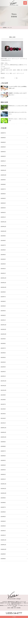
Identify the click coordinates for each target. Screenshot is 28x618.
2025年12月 (3, 165)
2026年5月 (3, 142)
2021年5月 (3, 413)
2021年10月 (3, 390)
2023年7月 (3, 296)
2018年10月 (3, 549)
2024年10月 (3, 231)
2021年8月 (3, 399)
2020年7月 (3, 451)
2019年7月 (3, 507)
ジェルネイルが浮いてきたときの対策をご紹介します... (17, 87)
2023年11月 (3, 282)
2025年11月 (3, 170)
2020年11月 (3, 432)
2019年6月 (3, 512)
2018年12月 (3, 540)
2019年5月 (3, 516)
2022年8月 (3, 343)
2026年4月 (3, 147)
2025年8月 (3, 184)
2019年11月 (3, 488)
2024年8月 (3, 240)
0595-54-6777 (14, 613)
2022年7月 (3, 348)
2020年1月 (3, 479)
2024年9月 (3, 235)
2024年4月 (3, 259)
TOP (1, 27)
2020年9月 (3, 441)
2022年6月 (3, 352)
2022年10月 (3, 334)
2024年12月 (3, 221)
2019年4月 (3, 521)
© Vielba (14, 616)
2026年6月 (3, 137)
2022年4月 (3, 362)
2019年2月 (3, 530)
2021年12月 (3, 380)
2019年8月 (3, 502)
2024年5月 (3, 254)
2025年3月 (3, 207)
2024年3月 (3, 263)
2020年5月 (3, 460)
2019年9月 (3, 497)
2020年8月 (3, 446)
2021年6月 (3, 409)
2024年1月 (3, 273)
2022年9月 (3, 338)
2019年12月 (3, 483)
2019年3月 (3, 526)
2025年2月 (3, 212)
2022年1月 (3, 376)
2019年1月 (3, 535)
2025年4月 (3, 203)
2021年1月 (3, 423)
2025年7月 (3, 189)
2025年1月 (3, 217)
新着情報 (4, 27)
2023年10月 (3, 287)
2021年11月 (3, 385)
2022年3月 (3, 366)
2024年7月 (3, 245)
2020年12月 (3, 427)
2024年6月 (3, 249)
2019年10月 (3, 493)
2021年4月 (3, 418)
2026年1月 (3, 161)
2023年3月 (3, 310)
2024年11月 (3, 226)
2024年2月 (3, 268)
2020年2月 (3, 474)
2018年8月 (3, 558)
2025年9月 (3, 179)
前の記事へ (3, 77)
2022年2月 (3, 371)
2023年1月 (3, 320)
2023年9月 (3, 292)
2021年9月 (3, 395)
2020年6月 (3, 455)
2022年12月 (3, 324)
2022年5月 (3, 357)
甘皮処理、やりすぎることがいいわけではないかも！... (17, 93)
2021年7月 (3, 404)
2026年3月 (3, 151)
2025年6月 (3, 193)
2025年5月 (3, 198)
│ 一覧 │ (16, 78)
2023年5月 (3, 301)
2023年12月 (3, 278)
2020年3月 (3, 469)
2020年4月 (3, 465)
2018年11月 (3, 544)
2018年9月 (3, 554)
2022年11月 (3, 329)
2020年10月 (3, 437)
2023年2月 (3, 315)
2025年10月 (3, 175)
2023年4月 (3, 306)
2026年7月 (3, 133)
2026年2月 (3, 156)
